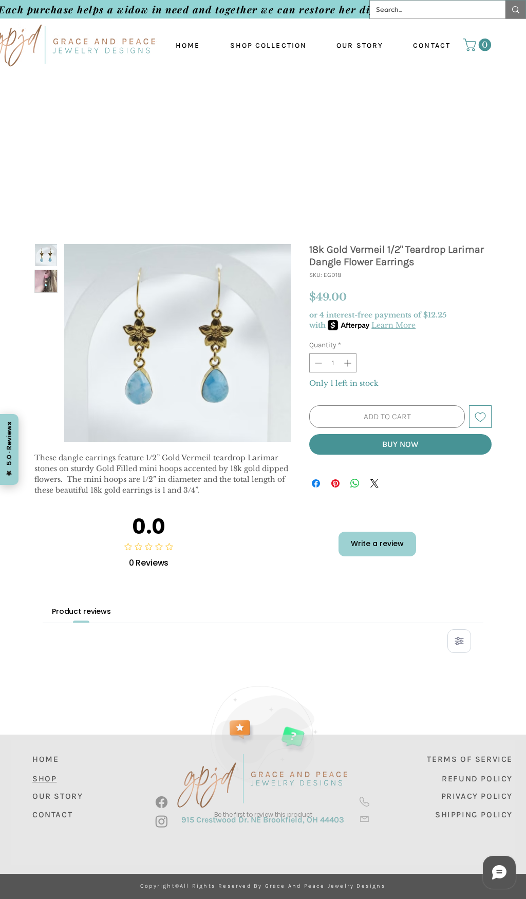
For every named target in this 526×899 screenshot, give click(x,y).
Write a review (377, 543)
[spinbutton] (333, 363)
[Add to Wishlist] (480, 416)
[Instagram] (162, 821)
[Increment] (348, 363)
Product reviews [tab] (81, 611)
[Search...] (515, 9)
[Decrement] (317, 363)
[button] (478, 45)
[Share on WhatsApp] (355, 483)
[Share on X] (374, 483)
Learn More (393, 325)
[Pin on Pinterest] (335, 483)
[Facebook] (162, 802)
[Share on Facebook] (316, 483)
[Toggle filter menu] (459, 641)
